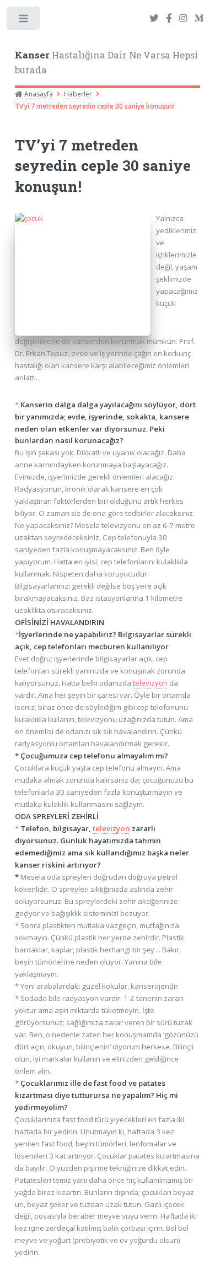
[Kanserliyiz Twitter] (154, 19)
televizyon (150, 683)
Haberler (78, 94)
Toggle (24, 20)
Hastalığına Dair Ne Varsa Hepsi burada (106, 63)
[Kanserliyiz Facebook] (168, 19)
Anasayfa (38, 94)
